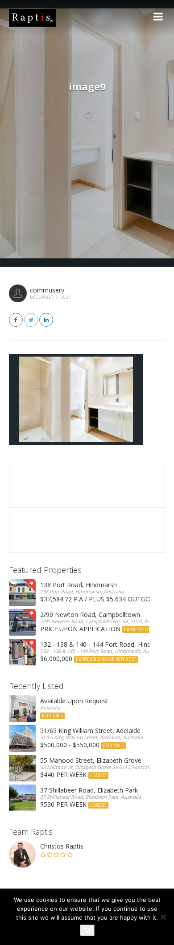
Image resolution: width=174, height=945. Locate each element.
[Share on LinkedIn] (46, 320)
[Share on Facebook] (16, 320)
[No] (162, 917)
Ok (87, 930)
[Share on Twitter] (31, 320)
